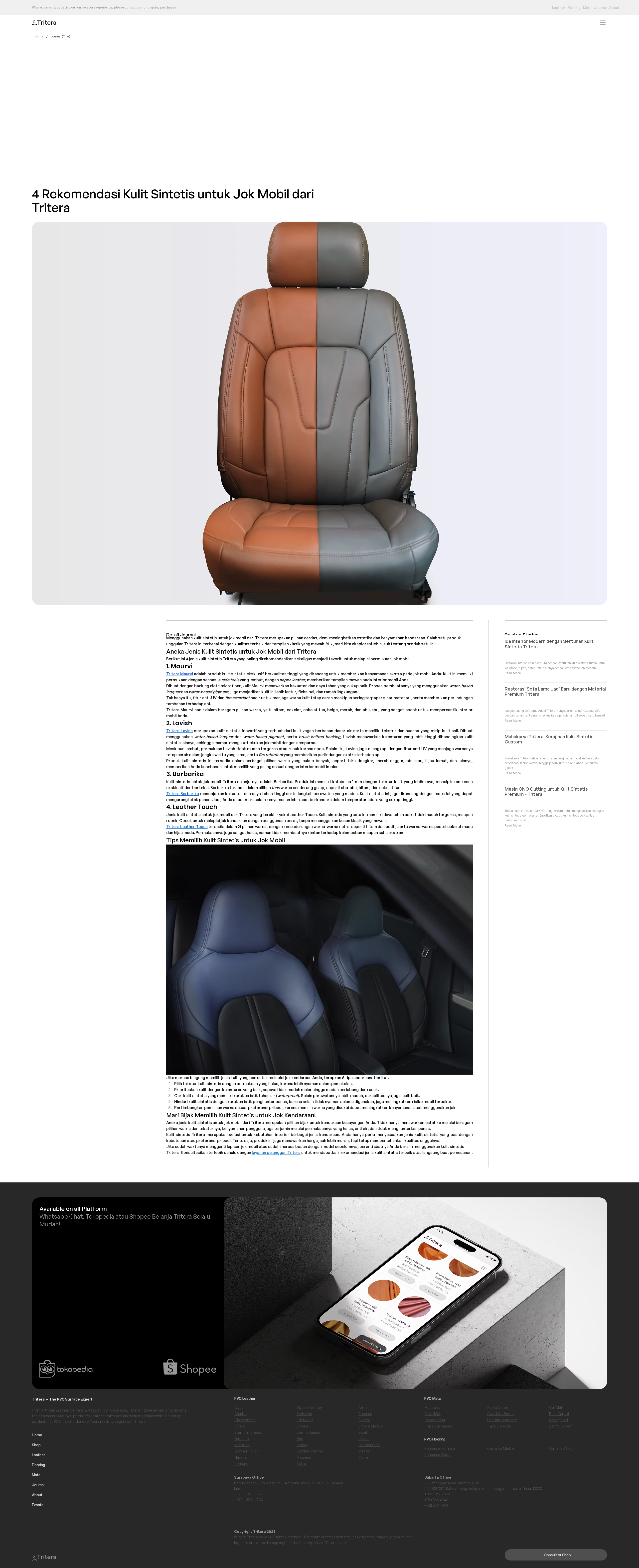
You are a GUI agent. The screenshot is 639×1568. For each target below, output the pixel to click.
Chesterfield (245, 1420)
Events (37, 1505)
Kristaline (242, 1445)
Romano (241, 1463)
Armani (364, 1407)
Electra (364, 1420)
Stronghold (558, 1420)
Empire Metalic (370, 1426)
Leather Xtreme (310, 1451)
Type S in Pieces (438, 1426)
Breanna (365, 1414)
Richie (363, 1457)
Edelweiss (305, 1420)
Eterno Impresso (248, 1432)
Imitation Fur (435, 1420)
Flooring (38, 1465)
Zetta (301, 1463)
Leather (38, 1455)
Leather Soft (369, 1445)
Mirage (364, 1451)
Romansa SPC (560, 1448)
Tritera (46, 22)
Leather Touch (246, 1451)
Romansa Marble (500, 1448)
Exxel (362, 1432)
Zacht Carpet (560, 1426)
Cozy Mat (433, 1414)
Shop (36, 1445)
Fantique (241, 1438)
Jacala (363, 1438)
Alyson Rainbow (310, 1407)
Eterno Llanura (308, 1432)
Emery (239, 1426)
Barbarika (304, 1414)
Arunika (240, 1414)
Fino (300, 1438)
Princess (304, 1457)
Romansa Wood (437, 1454)
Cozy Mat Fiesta (500, 1414)
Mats (36, 1475)
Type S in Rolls (499, 1426)
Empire (302, 1426)
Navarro (240, 1457)
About (37, 1495)
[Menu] (602, 22)
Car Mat (555, 1407)
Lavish (302, 1445)
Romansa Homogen (441, 1448)
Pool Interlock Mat (502, 1420)
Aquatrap (433, 1407)
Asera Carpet (498, 1407)
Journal (38, 1485)
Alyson (240, 1407)
